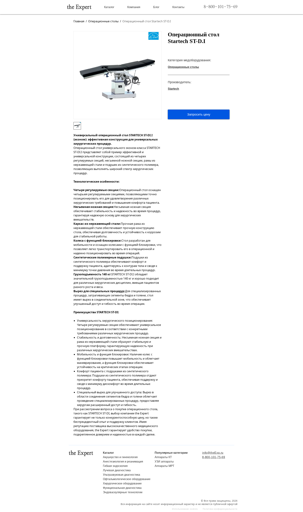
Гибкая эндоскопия (115, 465)
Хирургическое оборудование (122, 483)
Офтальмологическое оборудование (126, 479)
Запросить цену (198, 114)
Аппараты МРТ (164, 465)
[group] (117, 75)
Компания (133, 7)
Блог (156, 7)
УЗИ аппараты (164, 461)
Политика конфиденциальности (220, 509)
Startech (173, 88)
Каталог (109, 7)
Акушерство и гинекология (120, 457)
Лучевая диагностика (117, 470)
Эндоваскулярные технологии (122, 492)
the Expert (79, 7)
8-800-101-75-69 (220, 7)
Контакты (178, 7)
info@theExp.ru (212, 452)
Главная (78, 21)
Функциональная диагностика (122, 487)
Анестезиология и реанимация (123, 461)
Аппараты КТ (163, 457)
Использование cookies (185, 509)
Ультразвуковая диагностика (121, 474)
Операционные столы (103, 21)
